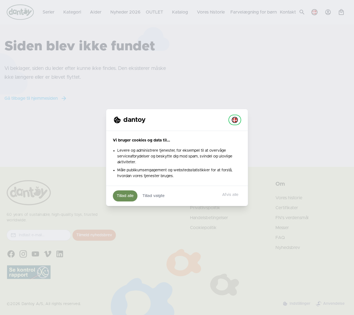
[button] (234, 120)
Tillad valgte (153, 196)
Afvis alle (230, 195)
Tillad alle (125, 196)
